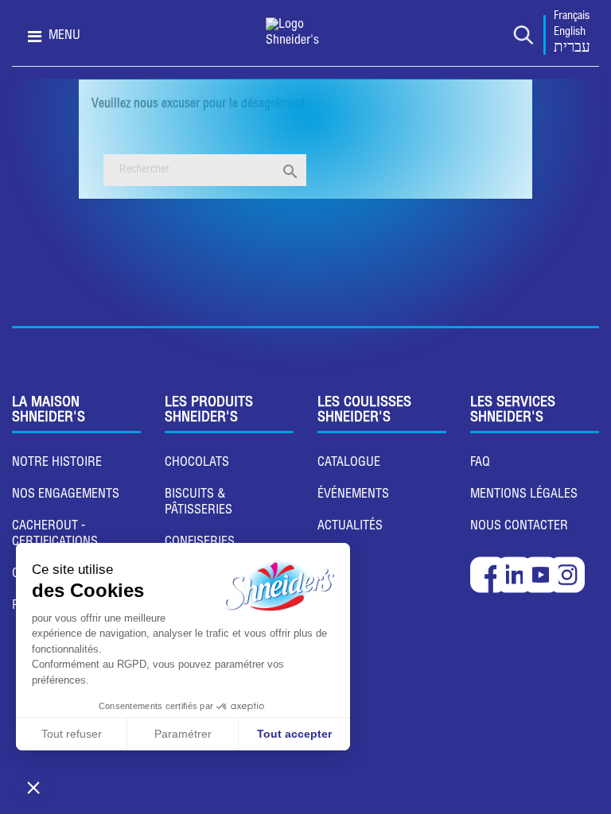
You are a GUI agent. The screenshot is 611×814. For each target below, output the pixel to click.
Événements (353, 495)
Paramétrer (183, 733)
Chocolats (197, 463)
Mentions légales (524, 495)
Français (572, 16)
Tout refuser (71, 733)
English (570, 32)
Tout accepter (294, 733)
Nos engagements (65, 495)
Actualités (350, 527)
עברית (572, 48)
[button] (33, 787)
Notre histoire (57, 463)
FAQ (480, 463)
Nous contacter (519, 527)
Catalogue (348, 463)
